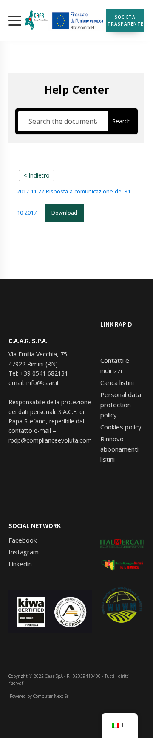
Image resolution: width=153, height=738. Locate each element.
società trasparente (125, 20)
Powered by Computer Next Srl (39, 696)
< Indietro (36, 175)
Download (64, 212)
